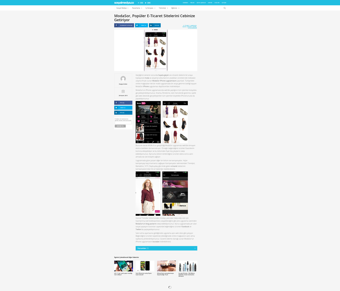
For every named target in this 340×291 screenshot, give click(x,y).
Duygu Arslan (123, 84)
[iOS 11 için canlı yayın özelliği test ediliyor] (123, 266)
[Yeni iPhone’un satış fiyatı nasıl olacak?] (145, 266)
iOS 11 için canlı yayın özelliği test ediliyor (123, 274)
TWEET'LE (143, 25)
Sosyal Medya (121, 8)
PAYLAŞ (126, 25)
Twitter (138, 229)
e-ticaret (174, 166)
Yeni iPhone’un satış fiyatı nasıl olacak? (144, 274)
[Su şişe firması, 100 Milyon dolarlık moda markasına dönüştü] (187, 266)
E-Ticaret (186, 25)
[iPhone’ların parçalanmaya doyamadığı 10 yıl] (166, 266)
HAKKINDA (185, 2)
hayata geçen (163, 75)
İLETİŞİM (224, 2)
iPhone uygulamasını (168, 81)
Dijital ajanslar (201, 2)
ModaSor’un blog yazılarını (146, 224)
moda (146, 78)
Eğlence (174, 8)
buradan (156, 241)
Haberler (193, 25)
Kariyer (210, 2)
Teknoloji (162, 8)
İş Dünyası (149, 8)
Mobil (194, 27)
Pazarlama (136, 8)
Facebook (185, 226)
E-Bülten (217, 2)
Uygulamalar (192, 28)
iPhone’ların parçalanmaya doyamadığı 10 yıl (165, 274)
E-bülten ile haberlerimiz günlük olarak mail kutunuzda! (123, 119)
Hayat (184, 27)
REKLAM (192, 2)
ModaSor (156, 81)
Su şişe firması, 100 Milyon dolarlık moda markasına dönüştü (186, 274)
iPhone (189, 27)
